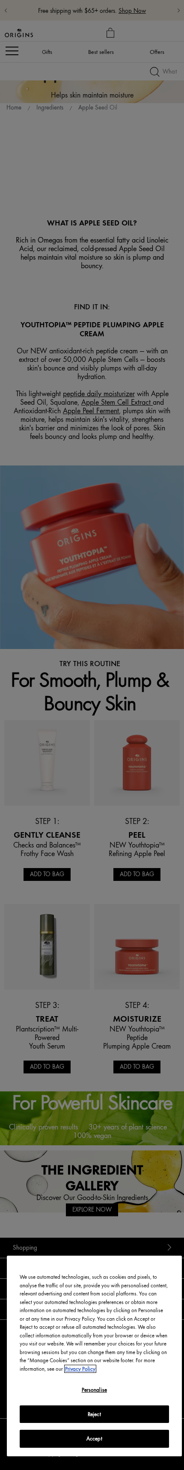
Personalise (94, 1390)
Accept (94, 1438)
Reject (94, 1414)
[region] (94, 1356)
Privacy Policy (80, 1369)
